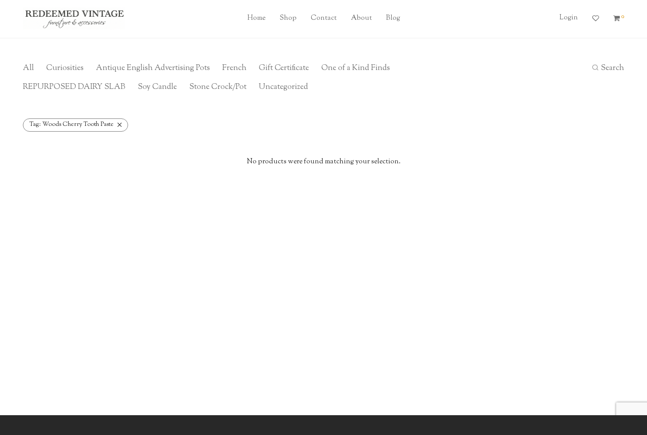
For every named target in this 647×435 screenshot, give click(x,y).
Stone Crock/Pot (217, 87)
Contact (324, 18)
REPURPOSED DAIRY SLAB (74, 87)
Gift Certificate (284, 68)
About (361, 18)
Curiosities (65, 68)
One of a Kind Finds (355, 68)
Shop (288, 18)
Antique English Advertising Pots (153, 68)
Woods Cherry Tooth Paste (71, 124)
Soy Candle (157, 87)
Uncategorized (283, 87)
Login (568, 18)
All (28, 68)
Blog (393, 18)
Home (256, 18)
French (234, 68)
